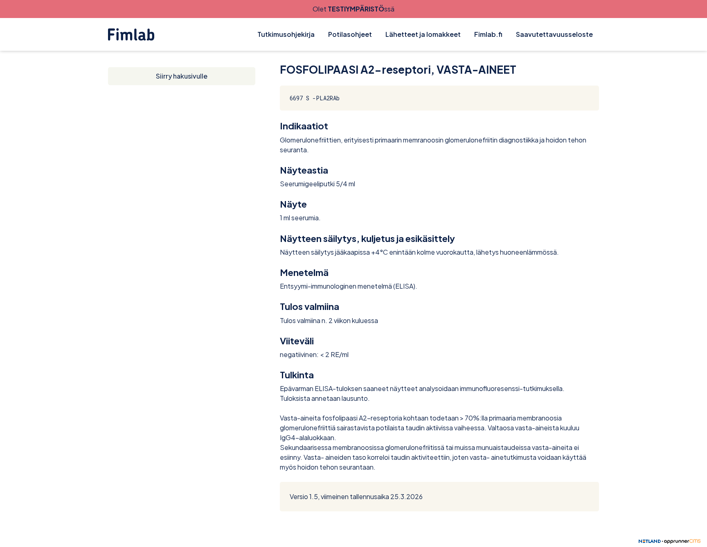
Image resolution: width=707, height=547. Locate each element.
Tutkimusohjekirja (286, 34)
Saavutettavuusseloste (554, 34)
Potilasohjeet (350, 34)
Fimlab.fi (488, 34)
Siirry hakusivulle (181, 76)
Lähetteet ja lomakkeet (423, 34)
